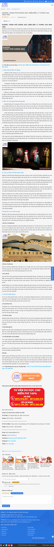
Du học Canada (31, 531)
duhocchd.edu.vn (11, 435)
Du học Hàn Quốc (31, 529)
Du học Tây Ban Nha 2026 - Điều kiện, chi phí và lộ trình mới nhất (45, 465)
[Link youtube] (9, 545)
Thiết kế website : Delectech (48, 545)
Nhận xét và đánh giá (7, 490)
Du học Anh (4, 533)
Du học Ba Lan (5, 529)
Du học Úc (4, 535)
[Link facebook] (1, 545)
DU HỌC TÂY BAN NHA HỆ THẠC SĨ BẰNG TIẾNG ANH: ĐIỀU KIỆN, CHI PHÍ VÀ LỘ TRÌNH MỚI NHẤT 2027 (20, 466)
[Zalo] (52, 536)
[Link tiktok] (4, 545)
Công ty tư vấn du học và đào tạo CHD (40, 540)
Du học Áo (4, 531)
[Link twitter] (6, 545)
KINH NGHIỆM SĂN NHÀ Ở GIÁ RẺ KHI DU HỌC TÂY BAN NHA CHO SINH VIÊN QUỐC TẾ (33, 466)
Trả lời (5, 486)
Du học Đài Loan (31, 533)
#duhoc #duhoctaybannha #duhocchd (13, 451)
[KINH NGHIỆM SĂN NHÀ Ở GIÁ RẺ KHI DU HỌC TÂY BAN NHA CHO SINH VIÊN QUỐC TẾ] (33, 459)
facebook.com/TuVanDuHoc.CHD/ (17, 438)
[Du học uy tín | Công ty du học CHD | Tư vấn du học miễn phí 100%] (5, 5)
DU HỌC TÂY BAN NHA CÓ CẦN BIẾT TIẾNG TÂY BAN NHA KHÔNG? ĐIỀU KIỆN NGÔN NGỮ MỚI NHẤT (8, 466)
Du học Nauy (30, 535)
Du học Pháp (30, 527)
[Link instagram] (12, 545)
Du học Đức (4, 527)
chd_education (12, 441)
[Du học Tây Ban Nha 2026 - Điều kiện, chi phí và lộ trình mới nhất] (46, 459)
